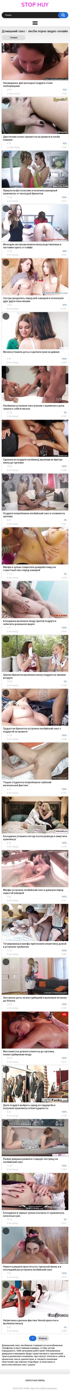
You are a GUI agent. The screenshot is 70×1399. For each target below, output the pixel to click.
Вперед (43, 1338)
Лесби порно (29, 1388)
